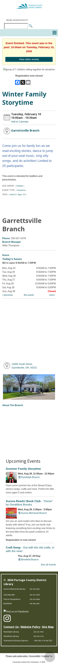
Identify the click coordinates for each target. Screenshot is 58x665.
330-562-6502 (35, 589)
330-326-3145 (38, 636)
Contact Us (11, 627)
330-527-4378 (35, 595)
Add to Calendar (19, 121)
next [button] (51, 295)
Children (19, 186)
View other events (29, 59)
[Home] (29, 5)
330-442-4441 (35, 603)
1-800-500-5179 (39, 640)
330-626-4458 (35, 599)
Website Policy (30, 627)
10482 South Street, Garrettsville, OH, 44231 (24, 366)
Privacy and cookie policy (17, 656)
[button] (54, 32)
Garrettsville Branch (25, 130)
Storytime (21, 190)
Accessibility (34, 656)
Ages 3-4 (21, 194)
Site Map (48, 627)
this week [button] (29, 295)
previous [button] (8, 295)
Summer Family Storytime (23, 468)
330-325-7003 (38, 632)
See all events (48, 564)
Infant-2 (13, 194)
